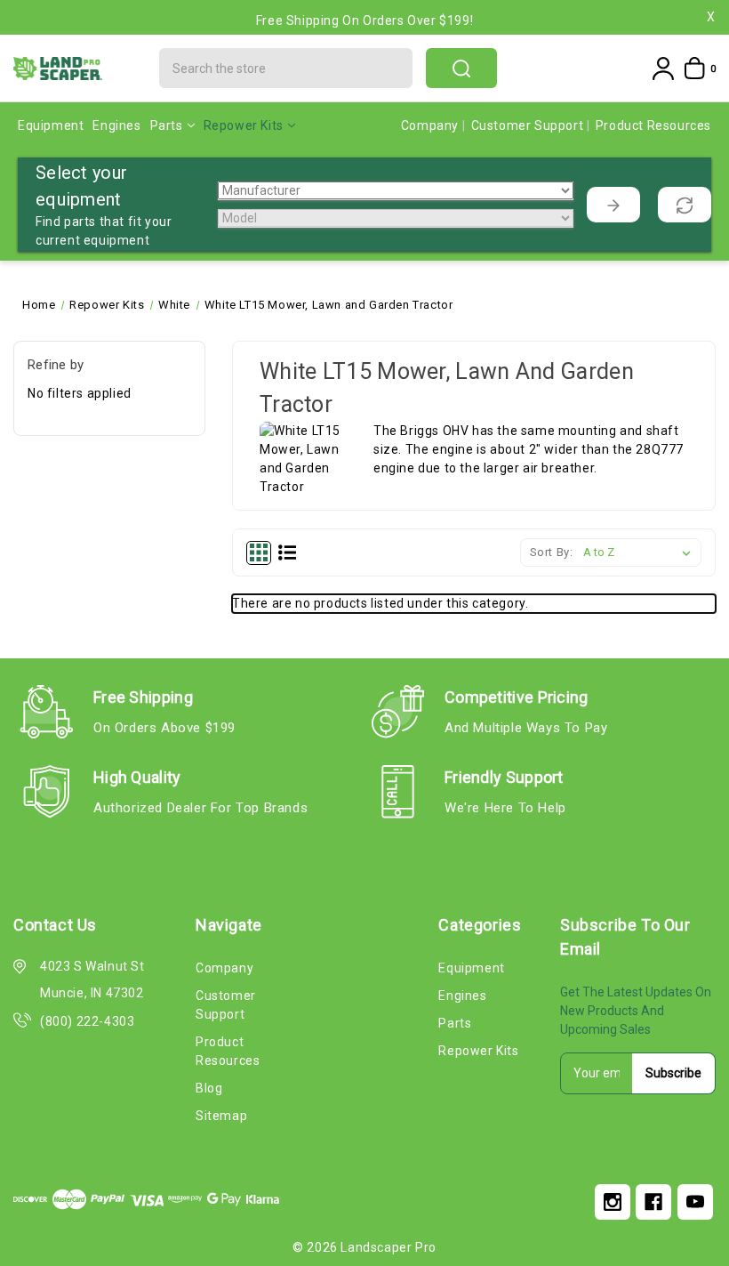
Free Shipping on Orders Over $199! (364, 7)
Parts (166, 125)
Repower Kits (244, 125)
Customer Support (529, 125)
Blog (209, 1088)
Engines (116, 125)
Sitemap (221, 1116)
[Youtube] (695, 1202)
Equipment (51, 125)
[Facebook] (653, 1202)
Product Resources (653, 125)
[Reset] (684, 204)
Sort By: (551, 552)
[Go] (613, 204)
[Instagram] (612, 1202)
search (461, 68)
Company (431, 125)
